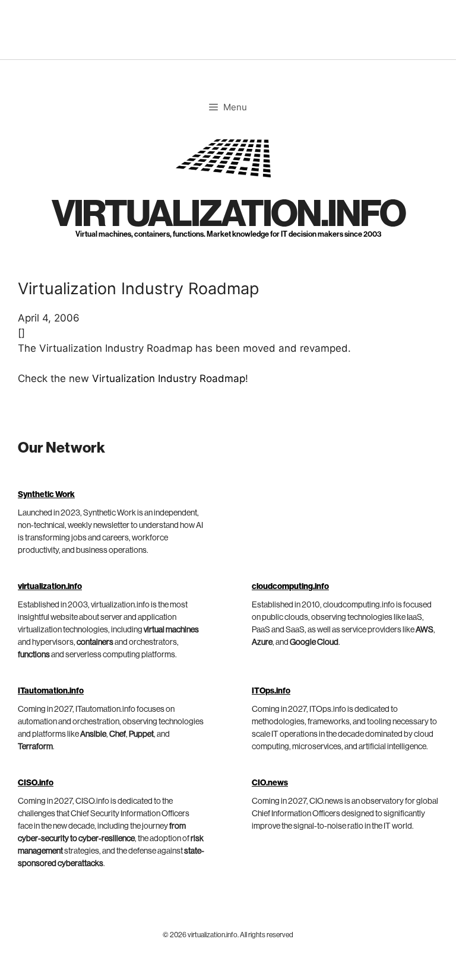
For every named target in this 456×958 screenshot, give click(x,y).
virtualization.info (228, 214)
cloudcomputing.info (290, 587)
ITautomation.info (51, 691)
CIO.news (270, 783)
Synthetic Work (46, 495)
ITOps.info (271, 691)
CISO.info (35, 783)
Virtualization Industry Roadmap (168, 378)
